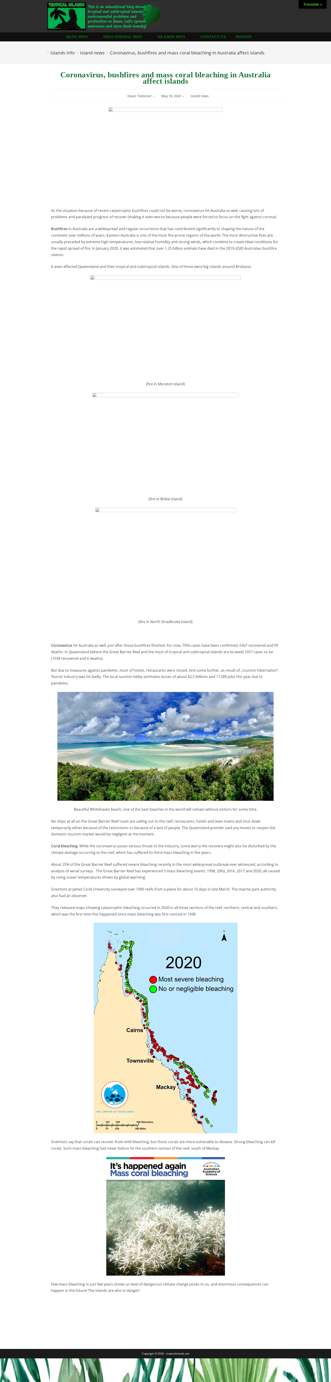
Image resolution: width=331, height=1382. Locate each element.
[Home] (43, 53)
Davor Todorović (139, 96)
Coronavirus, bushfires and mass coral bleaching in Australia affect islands (187, 53)
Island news (200, 96)
